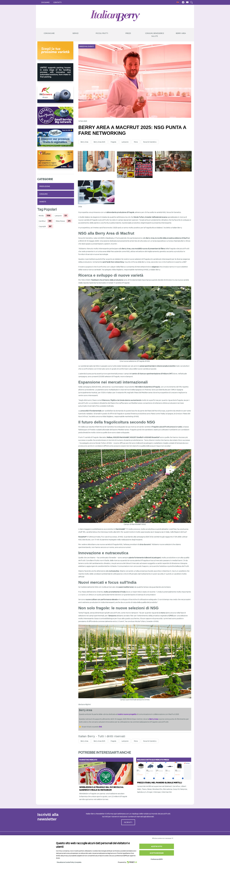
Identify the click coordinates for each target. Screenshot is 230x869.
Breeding (83, 46)
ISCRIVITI (128, 822)
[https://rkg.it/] (55, 96)
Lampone (58, 216)
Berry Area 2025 (99, 142)
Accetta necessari (157, 853)
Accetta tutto (156, 846)
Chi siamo (45, 2)
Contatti (57, 2)
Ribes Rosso (60, 221)
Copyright (42, 226)
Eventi (91, 46)
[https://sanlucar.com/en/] (55, 139)
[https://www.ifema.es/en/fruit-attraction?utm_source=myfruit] (55, 161)
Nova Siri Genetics (149, 142)
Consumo (43, 194)
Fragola (113, 142)
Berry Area (181, 33)
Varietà (42, 201)
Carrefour (42, 221)
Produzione (44, 186)
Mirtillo (41, 216)
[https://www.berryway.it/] (55, 118)
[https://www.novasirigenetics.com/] (55, 52)
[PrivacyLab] (131, 862)
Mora (136, 142)
